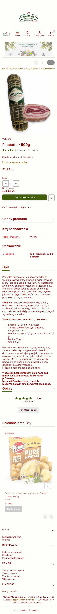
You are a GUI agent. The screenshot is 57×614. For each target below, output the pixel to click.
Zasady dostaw (9, 573)
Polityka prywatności (12, 552)
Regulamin (7, 555)
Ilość (4, 178)
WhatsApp (7, 579)
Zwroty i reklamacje (11, 576)
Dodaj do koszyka (25, 197)
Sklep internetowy (25, 610)
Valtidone (6, 139)
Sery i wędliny (32, 68)
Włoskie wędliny (48, 68)
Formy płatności (9, 591)
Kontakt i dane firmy (11, 537)
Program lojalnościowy (13, 558)
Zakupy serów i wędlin (13, 570)
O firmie (6, 540)
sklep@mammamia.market (22, 600)
